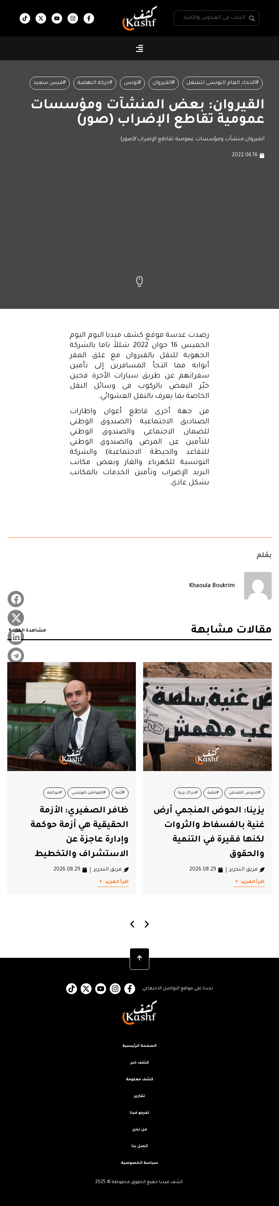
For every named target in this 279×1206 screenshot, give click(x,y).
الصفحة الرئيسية (139, 1046)
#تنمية (213, 793)
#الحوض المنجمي (244, 793)
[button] (140, 49)
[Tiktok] (25, 18)
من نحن (139, 1130)
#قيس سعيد (49, 83)
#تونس (132, 83)
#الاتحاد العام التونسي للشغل (222, 83)
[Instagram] (73, 18)
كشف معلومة (139, 1079)
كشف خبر (139, 1063)
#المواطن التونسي (89, 793)
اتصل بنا (140, 1146)
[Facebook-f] (89, 18)
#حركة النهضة (94, 83)
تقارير (139, 1096)
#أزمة (120, 793)
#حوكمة (54, 793)
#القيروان (164, 83)
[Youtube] (57, 18)
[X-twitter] (41, 18)
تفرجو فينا (139, 1113)
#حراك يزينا (188, 793)
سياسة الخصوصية (139, 1163)
